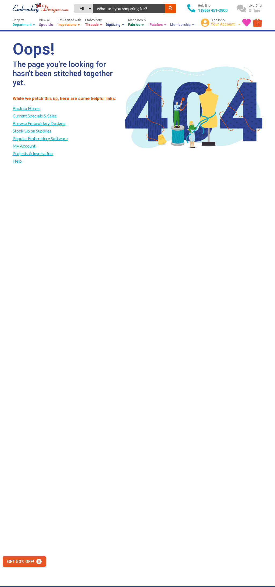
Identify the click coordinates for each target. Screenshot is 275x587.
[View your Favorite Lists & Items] (246, 22)
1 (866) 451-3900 (212, 10)
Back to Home (26, 108)
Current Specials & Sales (35, 115)
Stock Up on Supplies (32, 130)
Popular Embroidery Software (40, 138)
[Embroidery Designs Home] (40, 8)
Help (17, 160)
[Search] (170, 8)
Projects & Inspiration (33, 153)
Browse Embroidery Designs (39, 123)
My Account (24, 145)
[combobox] (129, 8)
